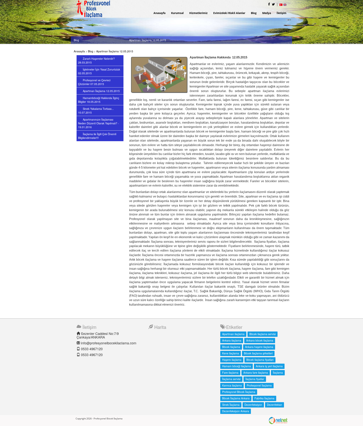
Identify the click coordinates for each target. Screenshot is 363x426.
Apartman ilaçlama (233, 334)
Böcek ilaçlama (231, 347)
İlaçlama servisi (231, 379)
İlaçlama (278, 372)
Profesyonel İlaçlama (259, 385)
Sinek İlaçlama (231, 405)
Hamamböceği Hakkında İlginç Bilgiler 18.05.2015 (98, 100)
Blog (254, 13)
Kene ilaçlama (230, 353)
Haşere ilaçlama (231, 360)
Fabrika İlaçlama (264, 398)
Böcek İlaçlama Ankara (236, 398)
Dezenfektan (274, 405)
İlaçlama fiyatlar (254, 379)
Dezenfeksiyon (253, 405)
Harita (159, 326)
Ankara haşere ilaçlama (259, 347)
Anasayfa (159, 13)
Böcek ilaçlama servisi (262, 334)
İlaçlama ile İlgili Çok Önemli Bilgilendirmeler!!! (97, 136)
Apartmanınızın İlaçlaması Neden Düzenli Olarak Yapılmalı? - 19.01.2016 (98, 123)
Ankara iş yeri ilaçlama (269, 366)
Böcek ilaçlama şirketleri (258, 353)
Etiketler (233, 326)
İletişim (281, 13)
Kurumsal (177, 13)
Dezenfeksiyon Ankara (235, 411)
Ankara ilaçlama (231, 340)
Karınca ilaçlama (232, 385)
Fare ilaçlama (230, 372)
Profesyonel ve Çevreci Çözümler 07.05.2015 (94, 82)
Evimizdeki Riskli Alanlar (229, 13)
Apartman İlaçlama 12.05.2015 (114, 51)
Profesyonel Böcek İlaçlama (238, 392)
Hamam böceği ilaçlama (236, 366)
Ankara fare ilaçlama (255, 372)
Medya (266, 13)
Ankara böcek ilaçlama (259, 340)
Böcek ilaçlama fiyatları (260, 360)
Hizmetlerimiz (198, 13)
